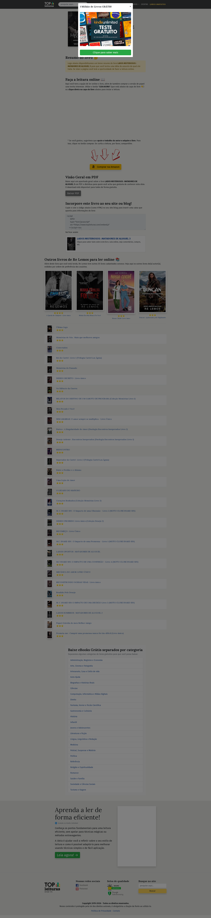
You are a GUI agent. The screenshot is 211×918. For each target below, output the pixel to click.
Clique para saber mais (105, 52)
